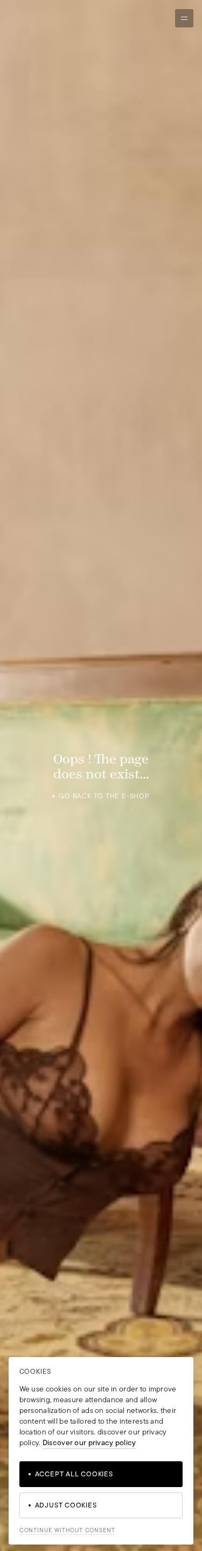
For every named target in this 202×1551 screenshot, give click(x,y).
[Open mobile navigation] (184, 18)
